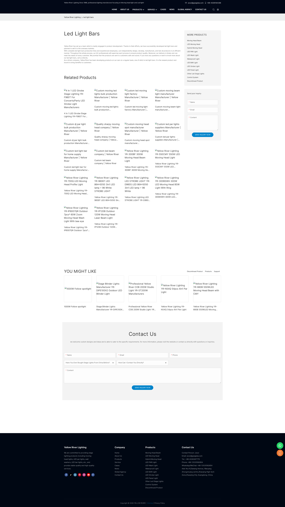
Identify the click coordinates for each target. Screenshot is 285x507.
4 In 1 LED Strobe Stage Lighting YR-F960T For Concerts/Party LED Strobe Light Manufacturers (75, 115)
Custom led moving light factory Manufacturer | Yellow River (136, 108)
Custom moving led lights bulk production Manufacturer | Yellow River (106, 108)
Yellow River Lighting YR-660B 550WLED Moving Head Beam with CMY (205, 308)
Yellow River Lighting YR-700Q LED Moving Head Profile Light (76, 192)
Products (208, 271)
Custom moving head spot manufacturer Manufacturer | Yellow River (137, 142)
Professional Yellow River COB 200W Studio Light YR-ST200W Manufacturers (142, 308)
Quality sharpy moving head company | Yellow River (105, 138)
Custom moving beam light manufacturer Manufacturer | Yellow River (167, 108)
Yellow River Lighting (72, 17)
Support (217, 271)
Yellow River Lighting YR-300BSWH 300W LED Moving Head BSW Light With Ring (167, 195)
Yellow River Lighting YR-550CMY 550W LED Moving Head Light (167, 165)
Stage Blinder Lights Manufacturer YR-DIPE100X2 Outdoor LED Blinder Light (110, 308)
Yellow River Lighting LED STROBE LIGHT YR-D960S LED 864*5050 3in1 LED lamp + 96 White (137, 199)
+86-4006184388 (214, 3)
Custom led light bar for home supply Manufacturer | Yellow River (76, 169)
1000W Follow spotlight (75, 306)
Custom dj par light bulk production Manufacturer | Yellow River (76, 142)
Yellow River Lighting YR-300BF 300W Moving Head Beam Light (137, 169)
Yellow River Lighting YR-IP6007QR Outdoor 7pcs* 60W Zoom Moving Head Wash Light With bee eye (76, 229)
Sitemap (150, 503)
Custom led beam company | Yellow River (105, 162)
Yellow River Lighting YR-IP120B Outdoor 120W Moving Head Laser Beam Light (106, 225)
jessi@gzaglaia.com (196, 3)
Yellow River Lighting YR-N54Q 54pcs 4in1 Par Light (173, 308)
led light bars (88, 17)
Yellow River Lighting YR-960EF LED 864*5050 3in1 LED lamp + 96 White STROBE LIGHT (106, 199)
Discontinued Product (195, 271)
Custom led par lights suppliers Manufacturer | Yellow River (166, 138)
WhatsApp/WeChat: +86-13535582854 (197, 465)
